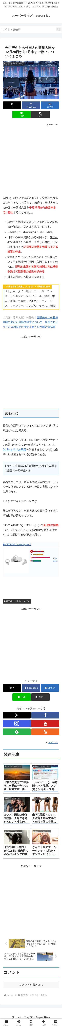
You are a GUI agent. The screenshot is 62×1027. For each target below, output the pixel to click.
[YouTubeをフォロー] (45, 723)
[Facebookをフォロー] (45, 715)
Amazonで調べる (38, 554)
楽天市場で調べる (38, 551)
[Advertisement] (31, 159)
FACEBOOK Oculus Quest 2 (17, 544)
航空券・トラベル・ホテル (18, 601)
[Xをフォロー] (17, 715)
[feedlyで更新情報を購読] (17, 731)
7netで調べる (37, 561)
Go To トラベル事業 (14, 449)
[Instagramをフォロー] (17, 723)
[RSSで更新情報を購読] (45, 731)
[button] (59, 29)
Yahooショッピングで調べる (41, 557)
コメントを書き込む (31, 984)
